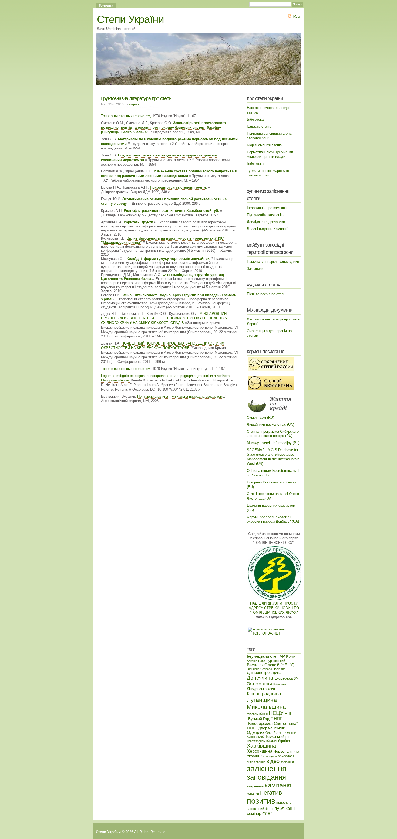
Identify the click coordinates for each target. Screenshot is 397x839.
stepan (134, 104)
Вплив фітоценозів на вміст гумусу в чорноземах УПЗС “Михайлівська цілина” (162, 240)
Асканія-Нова (256, 661)
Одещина (255, 732)
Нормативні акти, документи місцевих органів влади (270, 154)
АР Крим (287, 656)
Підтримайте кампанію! (266, 215)
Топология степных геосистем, (126, 116)
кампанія (278, 785)
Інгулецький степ (262, 656)
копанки (253, 793)
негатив (271, 792)
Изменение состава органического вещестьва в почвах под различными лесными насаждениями (169, 173)
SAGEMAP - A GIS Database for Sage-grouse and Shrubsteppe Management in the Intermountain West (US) (273, 457)
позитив (261, 800)
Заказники (255, 269)
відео (273, 761)
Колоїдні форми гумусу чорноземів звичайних (168, 259)
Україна (284, 741)
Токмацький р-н (277, 737)
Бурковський (275, 661)
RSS (296, 16)
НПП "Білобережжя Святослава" (272, 721)
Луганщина (262, 700)
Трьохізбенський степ (262, 740)
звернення (255, 786)
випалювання (256, 761)
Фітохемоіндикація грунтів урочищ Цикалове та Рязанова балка (162, 277)
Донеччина (260, 678)
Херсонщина (259, 751)
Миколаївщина (266, 707)
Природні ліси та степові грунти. (178, 187)
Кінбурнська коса (261, 689)
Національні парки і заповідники (273, 262)
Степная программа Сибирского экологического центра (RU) (273, 433)
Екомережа (283, 678)
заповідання (266, 777)
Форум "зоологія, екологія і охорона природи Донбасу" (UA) (273, 519)
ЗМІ (296, 678)
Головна (106, 6)
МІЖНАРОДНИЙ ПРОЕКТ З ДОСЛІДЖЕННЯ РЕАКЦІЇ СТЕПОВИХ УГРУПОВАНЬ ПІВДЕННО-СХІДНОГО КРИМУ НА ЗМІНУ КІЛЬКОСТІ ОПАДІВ (164, 318)
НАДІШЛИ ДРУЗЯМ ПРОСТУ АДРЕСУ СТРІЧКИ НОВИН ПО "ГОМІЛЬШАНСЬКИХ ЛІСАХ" (274, 608)
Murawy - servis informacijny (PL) (273, 443)
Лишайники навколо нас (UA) (270, 424)
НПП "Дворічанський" (267, 728)
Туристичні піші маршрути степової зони (268, 173)
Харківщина (261, 746)
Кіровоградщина (264, 693)
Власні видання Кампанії (267, 229)
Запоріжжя (259, 684)
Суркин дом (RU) (260, 417)
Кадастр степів (259, 126)
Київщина (279, 684)
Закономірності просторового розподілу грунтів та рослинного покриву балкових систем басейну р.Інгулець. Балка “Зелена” (164, 127)
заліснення (267, 768)
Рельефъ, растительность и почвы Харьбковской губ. (171, 211)
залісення (287, 761)
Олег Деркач (274, 732)
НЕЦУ (276, 713)
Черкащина (269, 756)
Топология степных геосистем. (126, 369)
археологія (286, 756)
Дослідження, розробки (266, 222)
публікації (284, 808)
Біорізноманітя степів (264, 145)
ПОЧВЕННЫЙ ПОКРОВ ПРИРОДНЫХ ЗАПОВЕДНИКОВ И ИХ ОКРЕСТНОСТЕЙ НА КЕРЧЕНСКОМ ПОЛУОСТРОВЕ (162, 345)
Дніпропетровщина (264, 672)
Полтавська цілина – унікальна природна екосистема (180, 396)
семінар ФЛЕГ (259, 813)
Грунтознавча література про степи (136, 98)
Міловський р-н (257, 713)
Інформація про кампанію (267, 208)
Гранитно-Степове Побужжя (266, 668)
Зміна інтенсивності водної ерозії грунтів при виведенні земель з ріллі (168, 297)
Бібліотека (255, 119)
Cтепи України (130, 19)
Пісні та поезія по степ (265, 294)
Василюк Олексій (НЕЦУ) (270, 665)
